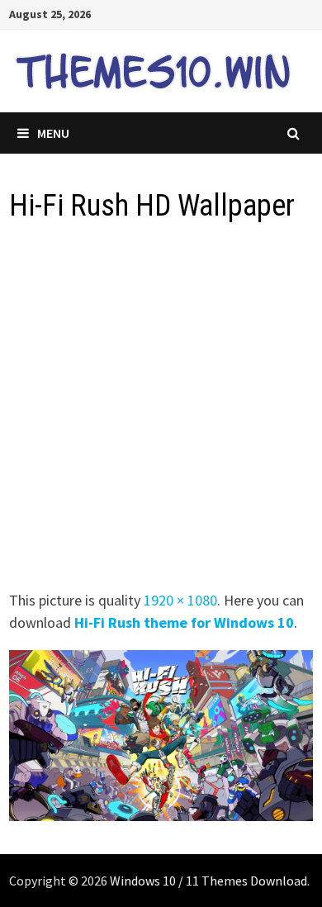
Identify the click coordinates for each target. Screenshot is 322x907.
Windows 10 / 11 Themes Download (208, 880)
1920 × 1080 (180, 600)
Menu (53, 133)
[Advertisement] (161, 411)
